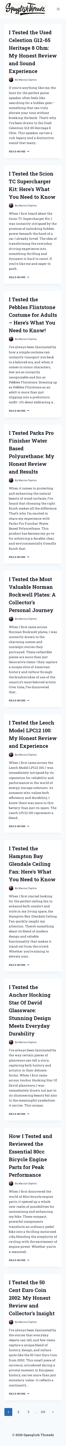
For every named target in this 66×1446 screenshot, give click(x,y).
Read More (19, 151)
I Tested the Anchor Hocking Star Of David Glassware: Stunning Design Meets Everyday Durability (30, 1010)
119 (43, 1412)
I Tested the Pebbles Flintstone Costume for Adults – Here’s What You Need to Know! (33, 315)
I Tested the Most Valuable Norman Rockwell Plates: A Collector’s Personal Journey (32, 595)
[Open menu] (58, 9)
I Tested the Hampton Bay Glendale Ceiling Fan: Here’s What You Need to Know (32, 864)
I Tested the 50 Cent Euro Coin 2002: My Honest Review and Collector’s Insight (32, 1298)
